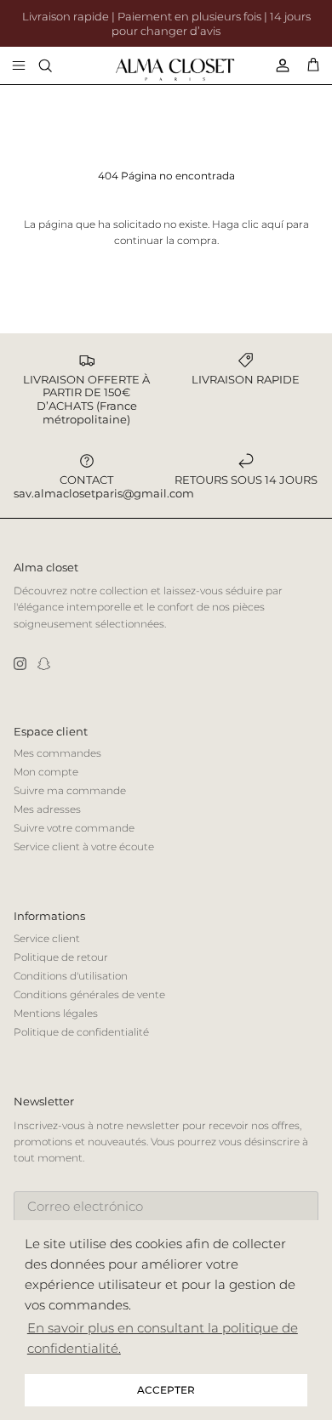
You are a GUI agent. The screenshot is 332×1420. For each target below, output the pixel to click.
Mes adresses (47, 809)
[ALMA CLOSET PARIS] (175, 69)
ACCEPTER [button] (166, 1389)
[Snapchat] (43, 663)
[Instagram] (20, 663)
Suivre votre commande (74, 827)
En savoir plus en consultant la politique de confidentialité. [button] (162, 1338)
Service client (47, 938)
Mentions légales (56, 1013)
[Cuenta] (276, 65)
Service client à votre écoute (84, 846)
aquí (272, 224)
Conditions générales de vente (89, 994)
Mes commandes (57, 753)
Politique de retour (61, 957)
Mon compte (46, 771)
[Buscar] (56, 65)
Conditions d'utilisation (71, 975)
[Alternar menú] (18, 65)
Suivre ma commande (70, 790)
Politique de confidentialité (81, 1031)
